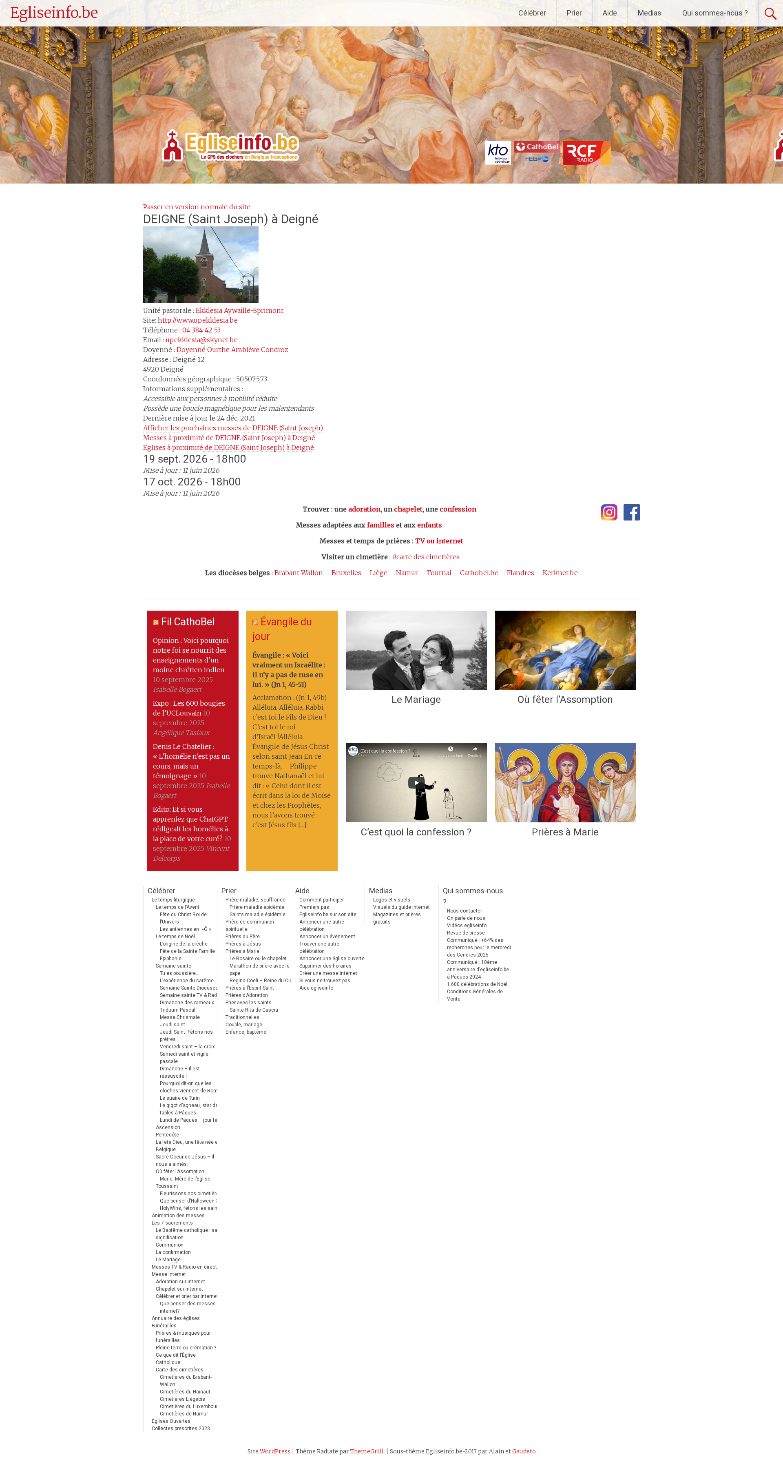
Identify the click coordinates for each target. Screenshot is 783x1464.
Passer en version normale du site (196, 207)
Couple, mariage (244, 1025)
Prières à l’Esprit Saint (250, 988)
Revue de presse (466, 933)
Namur (407, 573)
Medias (649, 13)
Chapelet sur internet (179, 1289)
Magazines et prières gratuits (397, 918)
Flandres (520, 573)
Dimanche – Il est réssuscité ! (180, 1072)
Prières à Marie (565, 832)
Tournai (439, 573)
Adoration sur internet (180, 1282)
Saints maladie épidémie (257, 914)
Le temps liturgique (173, 900)
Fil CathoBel (188, 622)
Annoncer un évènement (327, 936)
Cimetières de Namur (184, 1414)
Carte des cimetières (179, 1370)
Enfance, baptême (246, 1032)
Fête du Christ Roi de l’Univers (183, 918)
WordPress (275, 1451)
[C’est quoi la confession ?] (416, 782)
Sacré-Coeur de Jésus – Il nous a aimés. (185, 1160)
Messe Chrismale (180, 1017)
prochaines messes (233, 428)
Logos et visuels (391, 900)
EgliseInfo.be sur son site (327, 914)
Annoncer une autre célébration (321, 925)
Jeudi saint (172, 1025)
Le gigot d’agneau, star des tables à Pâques (190, 1109)
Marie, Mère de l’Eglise (185, 1179)
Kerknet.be (560, 573)
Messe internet (169, 1274)
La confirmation (173, 1252)
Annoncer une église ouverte (332, 958)
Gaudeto (524, 1451)
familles (380, 525)
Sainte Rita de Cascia (254, 1010)
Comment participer (321, 900)
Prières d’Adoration (247, 995)
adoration (364, 509)
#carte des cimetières (426, 557)
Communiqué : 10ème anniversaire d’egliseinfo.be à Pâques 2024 (478, 969)
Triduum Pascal (177, 1010)
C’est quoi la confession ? (416, 832)
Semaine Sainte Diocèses (189, 988)
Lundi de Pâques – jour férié (191, 1120)
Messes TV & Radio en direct (184, 1267)
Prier (574, 13)
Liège (378, 573)
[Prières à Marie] (565, 782)
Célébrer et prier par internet (187, 1296)
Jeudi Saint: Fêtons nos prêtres (186, 1035)
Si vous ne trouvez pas (324, 980)
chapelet (408, 509)
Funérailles (164, 1326)
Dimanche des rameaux (187, 1003)
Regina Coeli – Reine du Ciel (262, 980)
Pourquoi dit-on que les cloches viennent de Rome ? (192, 1087)
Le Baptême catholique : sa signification (186, 1233)
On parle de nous (466, 918)
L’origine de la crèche (184, 944)
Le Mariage (416, 699)
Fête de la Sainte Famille (187, 951)
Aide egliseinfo (316, 988)
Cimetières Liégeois (182, 1399)
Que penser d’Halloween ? (189, 1201)
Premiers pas (314, 907)
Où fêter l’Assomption (565, 699)
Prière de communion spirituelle (250, 925)
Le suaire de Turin (180, 1098)
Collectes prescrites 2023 (181, 1428)
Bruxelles (346, 573)
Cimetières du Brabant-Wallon (186, 1380)
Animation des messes (178, 1215)
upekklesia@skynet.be (202, 340)
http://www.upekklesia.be (198, 320)
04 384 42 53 (201, 330)
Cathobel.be (479, 573)
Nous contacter (464, 911)
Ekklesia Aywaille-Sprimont (239, 310)
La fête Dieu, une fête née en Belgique (188, 1145)
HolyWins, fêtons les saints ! (192, 1208)
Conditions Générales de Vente (475, 995)
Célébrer (532, 13)
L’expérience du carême (187, 980)
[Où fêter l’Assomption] (565, 650)
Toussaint (167, 1186)
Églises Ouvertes (171, 1421)
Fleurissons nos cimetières (191, 1193)
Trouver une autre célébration (319, 947)
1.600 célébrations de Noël (477, 984)
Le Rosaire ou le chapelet (258, 958)
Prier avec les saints (249, 1003)
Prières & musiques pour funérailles (183, 1336)
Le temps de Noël (175, 936)
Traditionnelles (242, 1017)
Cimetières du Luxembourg (190, 1406)
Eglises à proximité (228, 447)
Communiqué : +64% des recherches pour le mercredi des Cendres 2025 (479, 947)
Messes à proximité (229, 438)
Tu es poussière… (179, 973)
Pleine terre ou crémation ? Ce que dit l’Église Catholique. (186, 1355)
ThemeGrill (366, 1451)
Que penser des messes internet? (188, 1307)
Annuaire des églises (176, 1318)
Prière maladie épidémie (257, 907)
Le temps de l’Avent (177, 907)
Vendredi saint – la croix (187, 1047)
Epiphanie (170, 958)
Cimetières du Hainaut (185, 1392)
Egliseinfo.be (54, 13)
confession (458, 509)
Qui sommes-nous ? (715, 13)
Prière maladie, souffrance (255, 900)
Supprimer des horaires (325, 966)
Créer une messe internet (328, 973)
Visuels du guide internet (401, 907)
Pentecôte (167, 1135)
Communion (170, 1245)
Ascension (168, 1127)
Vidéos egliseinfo (467, 925)
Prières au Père (243, 936)
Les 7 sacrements (172, 1223)
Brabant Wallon (298, 573)
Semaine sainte (173, 966)
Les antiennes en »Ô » (185, 929)
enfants (429, 525)
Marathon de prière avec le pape (260, 969)
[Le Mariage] (416, 650)
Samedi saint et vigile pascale (184, 1057)
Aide (610, 13)
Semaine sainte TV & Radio (190, 995)
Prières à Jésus (243, 944)
